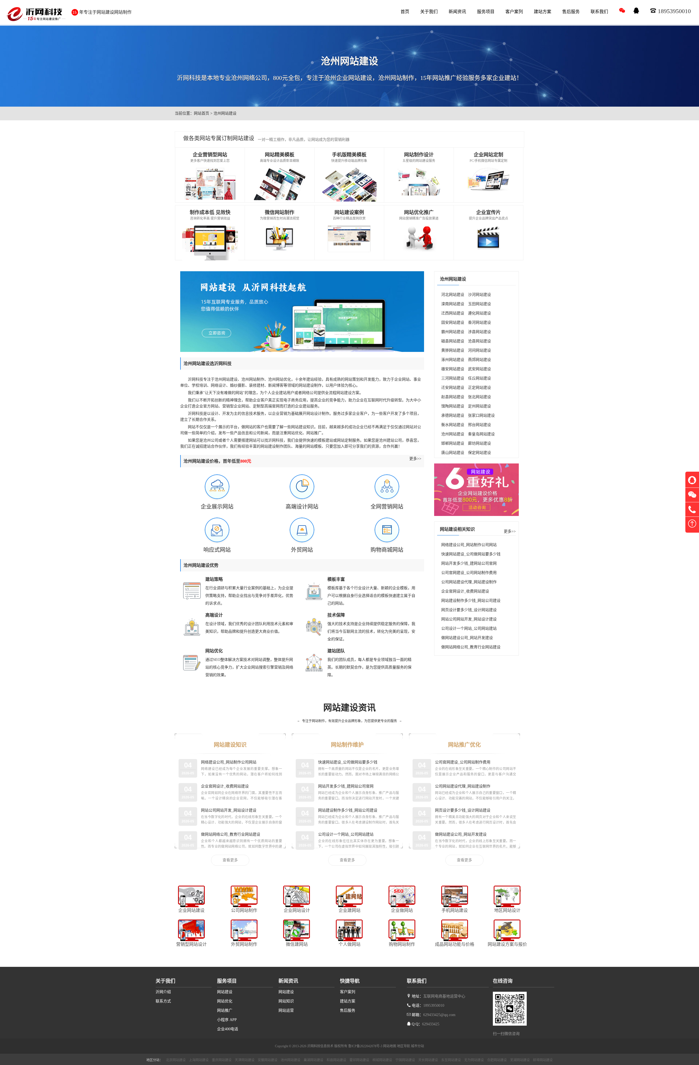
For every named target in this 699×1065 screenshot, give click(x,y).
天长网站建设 (428, 1060)
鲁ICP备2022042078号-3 (365, 1046)
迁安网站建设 (452, 388)
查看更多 (230, 860)
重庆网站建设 (222, 1060)
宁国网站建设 (405, 1060)
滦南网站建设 (452, 304)
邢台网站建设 (479, 425)
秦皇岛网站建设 (481, 434)
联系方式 (163, 1001)
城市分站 (417, 1046)
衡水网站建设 (452, 425)
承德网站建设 (452, 415)
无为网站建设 (474, 1060)
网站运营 (286, 1010)
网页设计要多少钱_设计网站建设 (469, 610)
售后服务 (571, 11)
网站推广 (224, 1010)
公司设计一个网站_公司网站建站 (469, 628)
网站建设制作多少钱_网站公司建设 (470, 601)
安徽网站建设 (267, 1060)
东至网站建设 (451, 1060)
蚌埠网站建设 (543, 1060)
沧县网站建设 (479, 341)
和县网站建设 (336, 1060)
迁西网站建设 (452, 313)
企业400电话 (227, 1029)
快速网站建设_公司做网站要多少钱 (470, 554)
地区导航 (403, 1046)
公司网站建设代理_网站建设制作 (469, 582)
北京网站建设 (176, 1060)
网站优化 (224, 1001)
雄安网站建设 (452, 369)
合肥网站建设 (497, 1060)
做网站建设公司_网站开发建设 (467, 638)
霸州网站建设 (452, 332)
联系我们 (599, 11)
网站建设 (224, 992)
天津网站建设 (244, 1060)
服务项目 (485, 11)
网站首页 (201, 113)
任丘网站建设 (479, 378)
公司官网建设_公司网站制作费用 (469, 573)
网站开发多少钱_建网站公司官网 (469, 563)
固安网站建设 (452, 322)
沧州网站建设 (452, 434)
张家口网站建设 (481, 415)
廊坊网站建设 (479, 443)
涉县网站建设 (479, 332)
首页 (405, 11)
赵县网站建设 (452, 397)
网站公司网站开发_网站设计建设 (469, 619)
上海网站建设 (199, 1060)
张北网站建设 (479, 397)
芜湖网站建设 (520, 1060)
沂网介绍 (163, 992)
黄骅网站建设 (452, 350)
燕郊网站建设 (479, 360)
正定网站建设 (479, 388)
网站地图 (389, 1046)
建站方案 (542, 11)
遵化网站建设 (479, 313)
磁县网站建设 (452, 341)
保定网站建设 (479, 453)
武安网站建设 (479, 369)
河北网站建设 (452, 295)
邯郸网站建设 (452, 443)
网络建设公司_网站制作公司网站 (469, 545)
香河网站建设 (479, 322)
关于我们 (429, 11)
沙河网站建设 (479, 295)
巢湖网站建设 (313, 1060)
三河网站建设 (452, 378)
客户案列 (514, 11)
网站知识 (286, 1001)
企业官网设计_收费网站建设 (465, 591)
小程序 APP (227, 1020)
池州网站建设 (290, 1060)
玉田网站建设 (479, 304)
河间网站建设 (479, 350)
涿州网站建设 (452, 360)
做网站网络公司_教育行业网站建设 (470, 647)
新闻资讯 (457, 11)
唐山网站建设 (452, 453)
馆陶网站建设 (452, 406)
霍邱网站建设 (359, 1060)
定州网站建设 (479, 406)
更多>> (415, 459)
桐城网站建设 (382, 1060)
